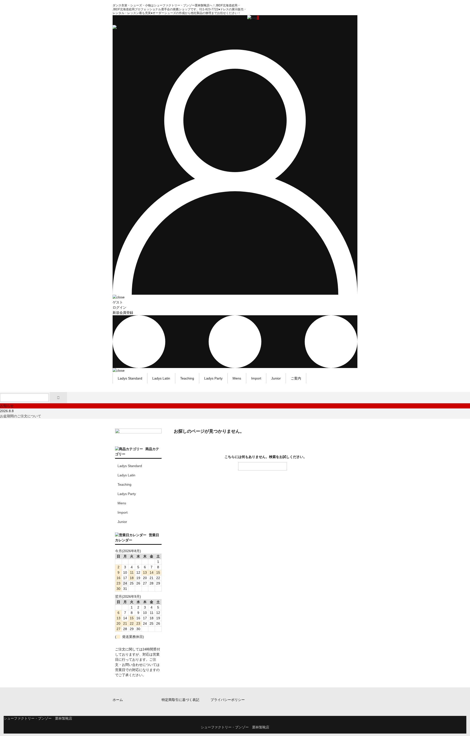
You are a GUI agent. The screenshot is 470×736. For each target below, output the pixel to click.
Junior (276, 378)
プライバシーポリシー (228, 700)
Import (256, 378)
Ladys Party (213, 378)
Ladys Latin (161, 378)
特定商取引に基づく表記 (180, 700)
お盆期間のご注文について (20, 416)
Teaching (187, 378)
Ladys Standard (130, 378)
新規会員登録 (123, 313)
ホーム (118, 700)
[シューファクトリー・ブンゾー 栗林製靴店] (180, 39)
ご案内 (296, 378)
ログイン (119, 307)
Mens (237, 378)
